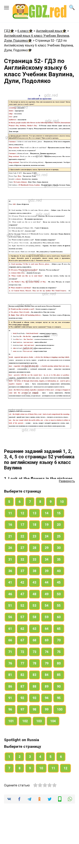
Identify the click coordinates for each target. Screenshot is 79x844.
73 (34, 652)
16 (10, 525)
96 (10, 709)
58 (34, 617)
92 (22, 698)
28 (34, 548)
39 (46, 571)
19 (46, 525)
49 (46, 594)
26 (10, 548)
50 (59, 594)
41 (10, 582)
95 (59, 698)
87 (22, 686)
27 (22, 548)
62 (22, 629)
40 (59, 571)
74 (46, 652)
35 (59, 559)
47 (22, 594)
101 (11, 721)
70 (59, 640)
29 (46, 548)
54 (46, 605)
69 (46, 640)
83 (34, 675)
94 (46, 698)
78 (34, 663)
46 (10, 594)
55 (59, 605)
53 (34, 605)
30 (59, 548)
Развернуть (67, 481)
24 (46, 536)
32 (22, 559)
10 (62, 502)
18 (34, 525)
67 (22, 640)
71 (10, 652)
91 (10, 698)
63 (34, 629)
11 (10, 513)
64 (46, 629)
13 (34, 513)
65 (59, 629)
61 (10, 629)
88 (34, 686)
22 (22, 536)
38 (34, 571)
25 (59, 536)
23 (34, 536)
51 (10, 605)
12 (22, 513)
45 (59, 582)
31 (10, 559)
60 (59, 617)
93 (34, 698)
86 (10, 686)
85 (59, 675)
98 (34, 709)
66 (10, 640)
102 (25, 721)
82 (22, 675)
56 (10, 617)
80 (59, 663)
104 (53, 721)
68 (34, 640)
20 (59, 525)
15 (59, 513)
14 (46, 513)
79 (46, 663)
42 (22, 582)
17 (22, 525)
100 (59, 709)
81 (10, 675)
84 (46, 675)
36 (10, 571)
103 (39, 721)
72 (22, 652)
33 (34, 559)
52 (22, 605)
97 (22, 709)
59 (46, 617)
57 (22, 617)
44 (46, 582)
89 (46, 686)
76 (10, 663)
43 (34, 582)
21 (10, 536)
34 (46, 559)
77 (22, 663)
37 (22, 571)
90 (59, 686)
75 (59, 652)
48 (34, 594)
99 (46, 709)
